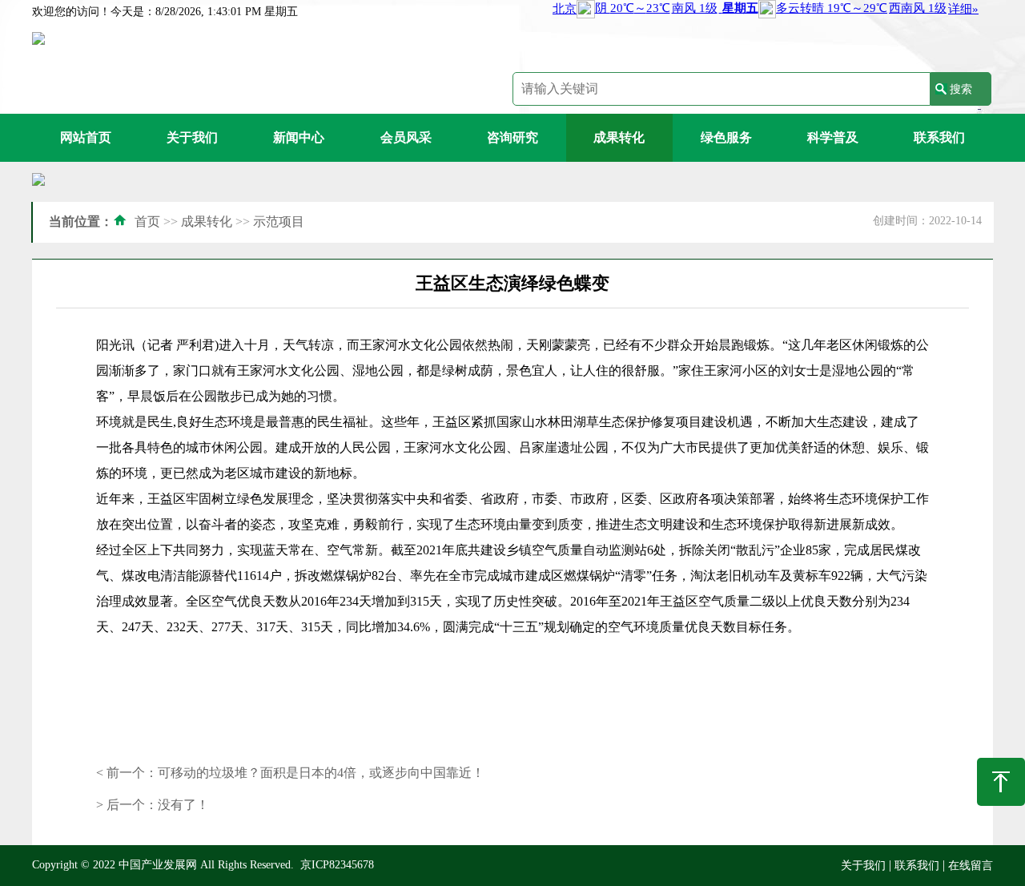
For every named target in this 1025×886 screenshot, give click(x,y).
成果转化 (619, 137)
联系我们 (939, 137)
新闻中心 (298, 137)
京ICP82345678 (337, 865)
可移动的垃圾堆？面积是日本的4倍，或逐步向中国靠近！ (321, 772)
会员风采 (406, 137)
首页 (147, 221)
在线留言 (970, 866)
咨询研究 (512, 137)
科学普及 (832, 137)
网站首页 (85, 137)
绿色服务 (726, 137)
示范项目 (278, 221)
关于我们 (192, 137)
